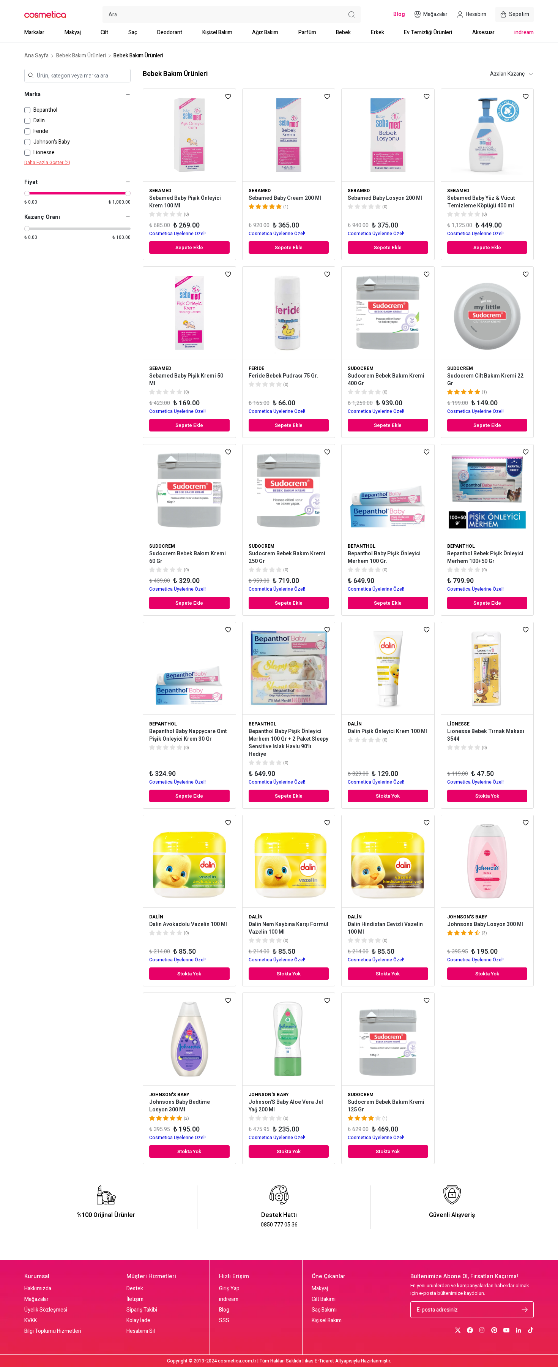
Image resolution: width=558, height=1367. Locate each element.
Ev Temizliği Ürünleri (428, 32)
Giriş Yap (229, 1289)
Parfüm (307, 32)
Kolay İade (138, 1320)
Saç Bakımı (324, 1310)
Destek (134, 1289)
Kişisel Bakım (217, 32)
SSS (224, 1320)
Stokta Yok (388, 796)
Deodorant (169, 32)
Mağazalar (36, 1299)
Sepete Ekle (189, 247)
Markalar (34, 32)
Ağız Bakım (265, 32)
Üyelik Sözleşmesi (45, 1310)
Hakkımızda (37, 1289)
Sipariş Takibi (141, 1310)
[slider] (27, 193)
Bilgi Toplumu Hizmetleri (52, 1331)
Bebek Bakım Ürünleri (81, 56)
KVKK (30, 1320)
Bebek (343, 32)
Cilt (104, 32)
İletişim (134, 1299)
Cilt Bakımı (324, 1299)
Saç (132, 32)
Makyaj (73, 32)
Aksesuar (483, 32)
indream (524, 32)
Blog (224, 1310)
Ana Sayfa (36, 56)
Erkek (377, 32)
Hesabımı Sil (140, 1331)
